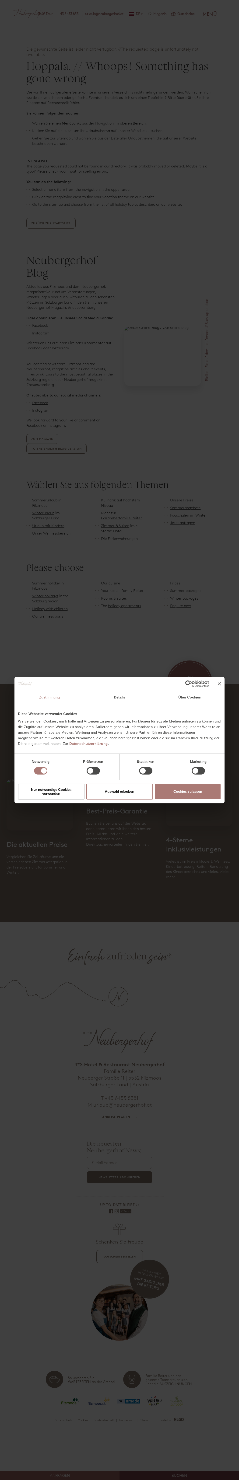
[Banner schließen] (219, 683)
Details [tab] (119, 697)
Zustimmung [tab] (49, 697)
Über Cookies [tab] (189, 697)
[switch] (93, 771)
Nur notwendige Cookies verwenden (51, 792)
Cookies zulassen (187, 791)
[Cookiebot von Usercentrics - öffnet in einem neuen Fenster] (188, 683)
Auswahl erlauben (119, 791)
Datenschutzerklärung (88, 744)
